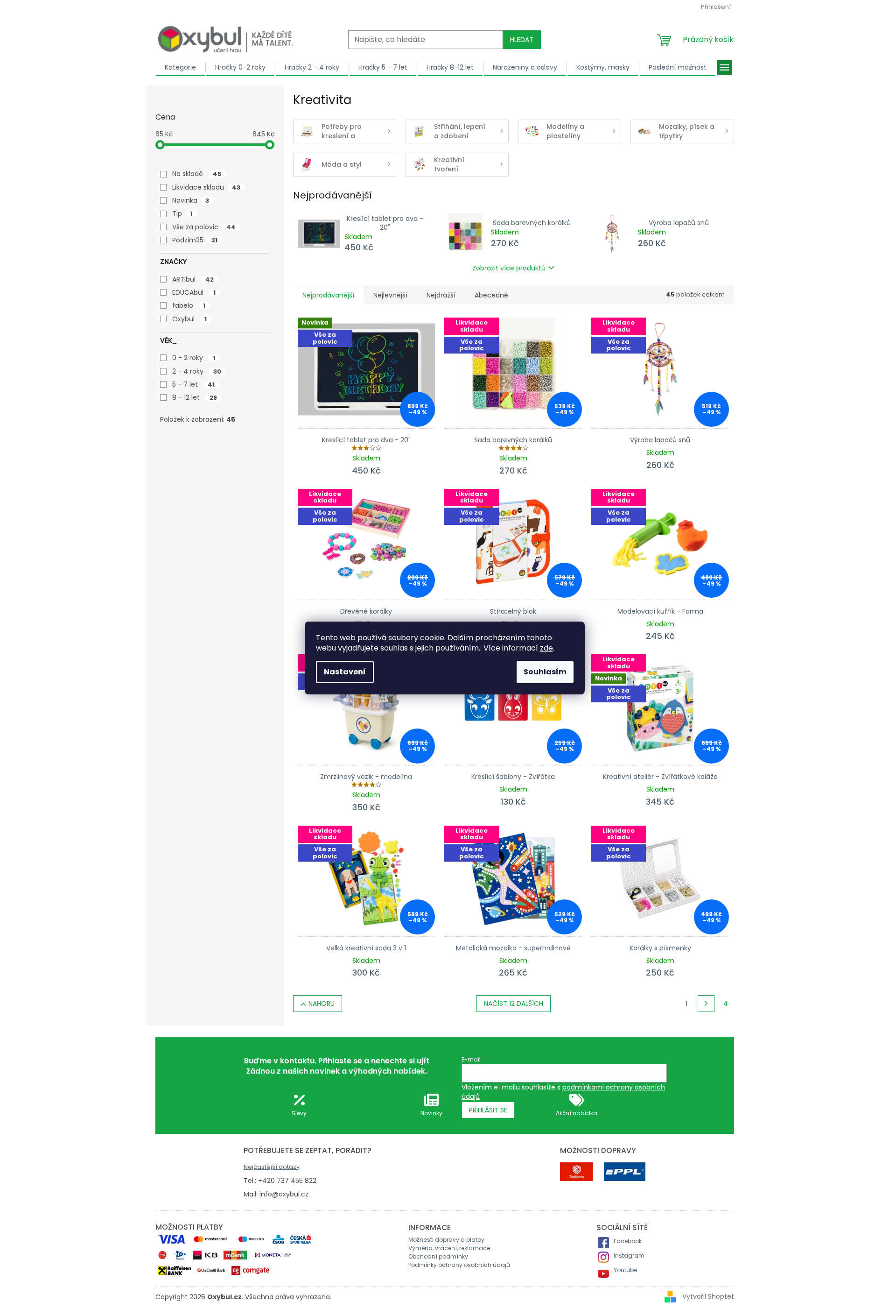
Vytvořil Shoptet (708, 1296)
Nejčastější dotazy (272, 1166)
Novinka (190, 200)
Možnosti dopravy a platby (446, 1240)
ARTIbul (193, 279)
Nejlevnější (390, 295)
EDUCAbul (194, 292)
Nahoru (321, 1003)
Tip (182, 213)
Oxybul (189, 319)
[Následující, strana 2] (706, 1003)
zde (546, 648)
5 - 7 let (193, 384)
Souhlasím (545, 671)
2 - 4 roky (196, 371)
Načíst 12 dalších (513, 1003)
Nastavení (345, 671)
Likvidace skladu (206, 187)
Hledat (521, 39)
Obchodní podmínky (438, 1256)
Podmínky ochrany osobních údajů (459, 1265)
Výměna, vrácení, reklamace (449, 1248)
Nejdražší (441, 295)
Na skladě (197, 173)
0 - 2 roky (193, 357)
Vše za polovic (204, 227)
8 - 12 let (194, 397)
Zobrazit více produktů (509, 268)
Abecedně (491, 295)
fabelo (188, 305)
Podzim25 (194, 240)
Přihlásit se (488, 1110)
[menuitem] (180, 67)
